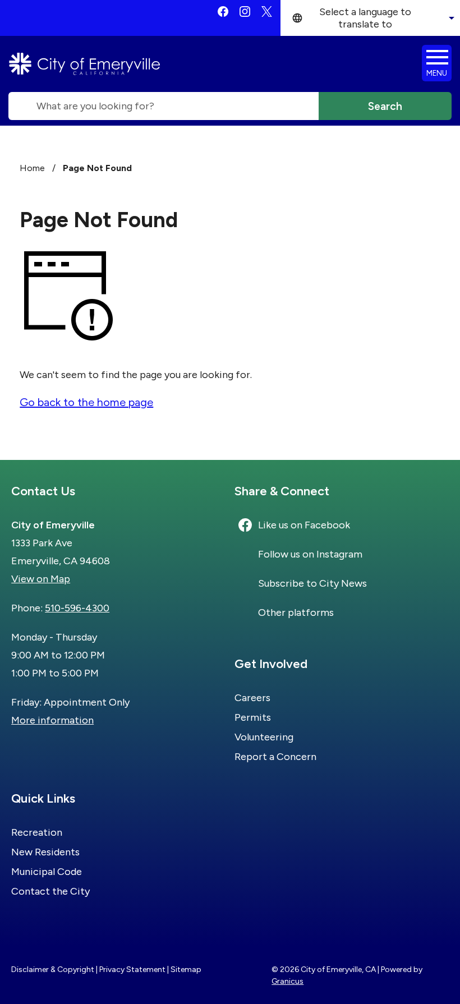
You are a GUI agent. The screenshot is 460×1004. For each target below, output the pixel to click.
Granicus (287, 981)
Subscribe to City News (312, 583)
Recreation (36, 832)
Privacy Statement (132, 969)
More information (52, 720)
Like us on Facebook (304, 525)
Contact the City (50, 891)
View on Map (40, 579)
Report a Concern (275, 756)
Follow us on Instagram (310, 554)
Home (32, 168)
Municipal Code (46, 871)
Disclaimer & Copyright (52, 969)
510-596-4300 (77, 608)
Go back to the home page (86, 402)
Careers (252, 698)
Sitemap (186, 969)
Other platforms (296, 612)
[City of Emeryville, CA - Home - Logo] (84, 64)
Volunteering (263, 737)
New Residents (45, 852)
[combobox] (370, 18)
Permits (252, 717)
